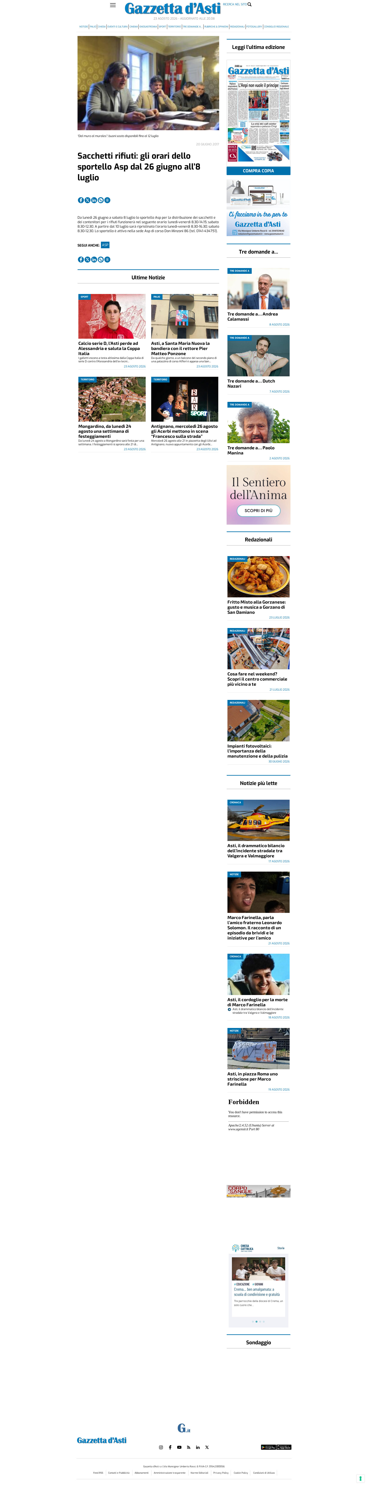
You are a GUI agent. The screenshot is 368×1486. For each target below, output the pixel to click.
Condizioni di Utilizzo (264, 1473)
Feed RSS (98, 1473)
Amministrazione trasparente (170, 1473)
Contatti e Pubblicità (119, 1473)
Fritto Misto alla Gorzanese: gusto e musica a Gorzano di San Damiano (256, 607)
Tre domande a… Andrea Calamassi (252, 316)
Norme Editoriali (200, 1473)
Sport (162, 26)
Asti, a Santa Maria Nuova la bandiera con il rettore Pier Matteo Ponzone (180, 348)
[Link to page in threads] (107, 200)
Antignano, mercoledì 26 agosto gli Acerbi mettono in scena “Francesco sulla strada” (184, 431)
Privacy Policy (221, 1473)
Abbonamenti (142, 1473)
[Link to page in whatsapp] (101, 200)
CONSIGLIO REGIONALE (276, 26)
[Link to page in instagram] (161, 1447)
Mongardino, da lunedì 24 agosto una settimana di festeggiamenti (104, 431)
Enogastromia (148, 26)
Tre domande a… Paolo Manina (251, 450)
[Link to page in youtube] (179, 1447)
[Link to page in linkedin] (94, 200)
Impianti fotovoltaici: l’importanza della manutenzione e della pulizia (257, 751)
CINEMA (133, 26)
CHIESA (102, 26)
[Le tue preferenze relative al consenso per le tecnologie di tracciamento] (360, 1479)
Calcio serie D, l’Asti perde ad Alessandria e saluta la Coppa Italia (109, 348)
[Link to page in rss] (188, 1447)
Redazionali (237, 26)
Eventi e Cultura (118, 26)
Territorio (174, 26)
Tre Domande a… (193, 26)
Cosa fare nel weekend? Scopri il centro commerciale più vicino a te (257, 679)
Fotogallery (254, 26)
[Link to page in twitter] (88, 200)
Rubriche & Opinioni (216, 26)
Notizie (83, 26)
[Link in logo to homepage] (112, 1439)
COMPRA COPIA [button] (258, 171)
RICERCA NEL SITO (235, 4)
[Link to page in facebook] (81, 200)
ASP (105, 245)
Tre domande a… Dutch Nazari (251, 383)
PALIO (93, 26)
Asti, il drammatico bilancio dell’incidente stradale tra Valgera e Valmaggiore (256, 850)
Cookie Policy (241, 1473)
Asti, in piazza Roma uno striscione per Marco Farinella (252, 1078)
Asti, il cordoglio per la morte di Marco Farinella (257, 1002)
